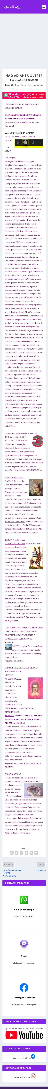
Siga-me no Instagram (22, 1077)
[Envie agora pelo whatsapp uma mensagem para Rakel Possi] (24, 903)
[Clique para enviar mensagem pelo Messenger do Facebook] (24, 991)
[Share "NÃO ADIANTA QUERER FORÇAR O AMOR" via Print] (36, 852)
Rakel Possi (20, 85)
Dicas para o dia (35, 85)
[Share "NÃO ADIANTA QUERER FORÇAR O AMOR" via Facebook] (11, 852)
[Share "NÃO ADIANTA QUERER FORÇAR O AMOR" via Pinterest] (21, 852)
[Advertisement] (24, 39)
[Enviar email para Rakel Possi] (24, 950)
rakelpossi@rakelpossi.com (24, 963)
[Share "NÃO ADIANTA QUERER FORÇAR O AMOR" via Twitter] (16, 852)
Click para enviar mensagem (24, 1004)
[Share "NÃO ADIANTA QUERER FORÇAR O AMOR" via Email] (31, 852)
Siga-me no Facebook (22, 1058)
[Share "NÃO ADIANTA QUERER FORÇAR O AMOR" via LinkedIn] (26, 852)
